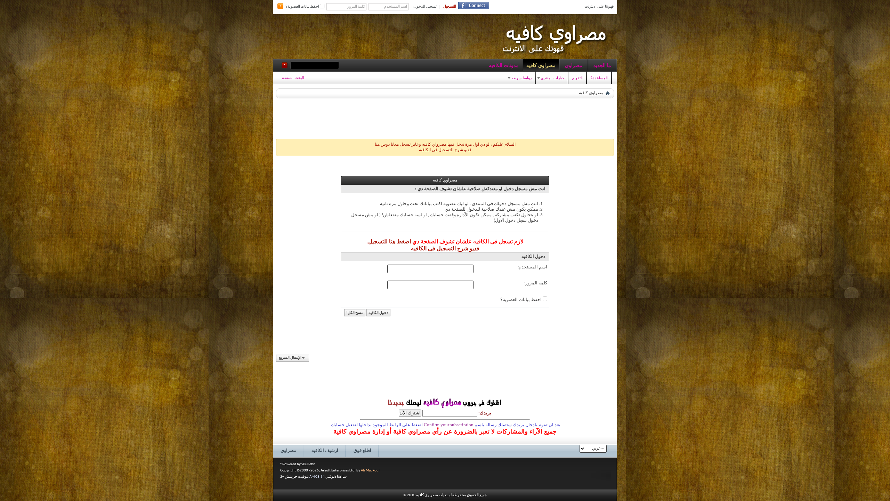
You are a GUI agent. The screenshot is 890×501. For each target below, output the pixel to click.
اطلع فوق (362, 451)
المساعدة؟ (599, 78)
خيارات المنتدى (552, 78)
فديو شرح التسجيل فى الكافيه (445, 150)
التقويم (577, 78)
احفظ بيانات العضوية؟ (302, 7)
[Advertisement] (445, 116)
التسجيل (449, 7)
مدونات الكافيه (504, 65)
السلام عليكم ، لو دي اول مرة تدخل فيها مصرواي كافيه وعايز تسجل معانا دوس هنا (445, 145)
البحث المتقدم (293, 77)
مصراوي (573, 65)
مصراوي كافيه (541, 65)
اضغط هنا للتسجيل (389, 242)
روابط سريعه (521, 78)
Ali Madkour (370, 470)
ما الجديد (602, 65)
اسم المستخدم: (532, 267)
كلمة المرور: (535, 283)
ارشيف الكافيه (325, 451)
